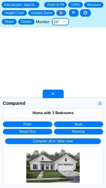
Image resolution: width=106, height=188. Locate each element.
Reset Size (27, 132)
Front (27, 124)
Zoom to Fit (55, 5)
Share (9, 22)
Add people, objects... (20, 5)
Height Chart (14, 13)
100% (75, 5)
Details (26, 22)
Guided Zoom (41, 13)
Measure (94, 5)
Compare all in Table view (53, 141)
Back (78, 124)
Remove (78, 132)
